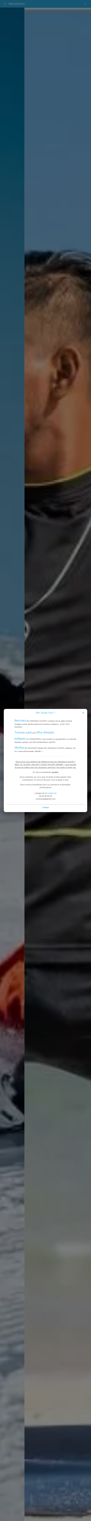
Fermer (45, 808)
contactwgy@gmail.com (45, 799)
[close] (83, 713)
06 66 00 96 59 (45, 796)
